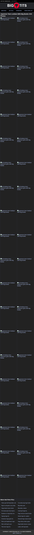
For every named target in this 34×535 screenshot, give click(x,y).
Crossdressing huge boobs (24, 503)
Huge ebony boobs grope (24, 521)
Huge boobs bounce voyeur (24, 524)
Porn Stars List (28, 10)
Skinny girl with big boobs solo (8, 503)
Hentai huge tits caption (23, 516)
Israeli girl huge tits (22, 510)
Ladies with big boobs (23, 526)
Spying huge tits (5, 516)
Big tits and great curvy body (8, 505)
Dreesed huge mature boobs (24, 518)
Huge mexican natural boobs (25, 513)
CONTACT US (18, 533)
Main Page (3, 10)
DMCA (14, 533)
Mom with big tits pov (6, 524)
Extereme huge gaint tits (7, 518)
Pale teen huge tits (5, 526)
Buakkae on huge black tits (8, 513)
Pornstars (19, 10)
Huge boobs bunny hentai (7, 508)
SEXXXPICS (14, 1)
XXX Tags (11, 10)
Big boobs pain (21, 505)
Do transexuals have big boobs (8, 510)
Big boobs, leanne (22, 508)
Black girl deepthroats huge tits (8, 521)
